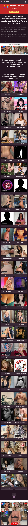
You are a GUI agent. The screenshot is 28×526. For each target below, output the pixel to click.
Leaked (5, 2)
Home (14, 494)
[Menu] (25, 2)
